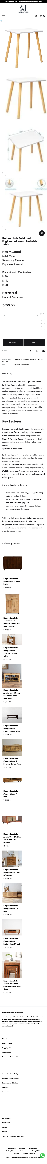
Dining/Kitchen (11, 1151)
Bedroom (22, 1149)
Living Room (35, 359)
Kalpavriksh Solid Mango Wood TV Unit (10, 908)
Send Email (6, 1123)
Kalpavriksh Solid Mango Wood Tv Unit (10, 794)
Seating (16, 1153)
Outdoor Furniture (28, 1153)
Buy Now (12, 343)
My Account (6, 1118)
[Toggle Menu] (3, 16)
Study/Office (36, 1151)
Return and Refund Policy (11, 1057)
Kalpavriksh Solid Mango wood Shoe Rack (11, 581)
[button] (1, 21)
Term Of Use (6, 1052)
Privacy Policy (7, 1043)
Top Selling (12, 1149)
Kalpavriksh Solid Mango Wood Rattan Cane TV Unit (11, 941)
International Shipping (10, 1083)
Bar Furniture (24, 1151)
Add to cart (35, 343)
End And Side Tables (21, 359)
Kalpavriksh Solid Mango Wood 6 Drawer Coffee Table (12, 761)
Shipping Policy (7, 1048)
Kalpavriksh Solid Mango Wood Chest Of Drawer (11, 872)
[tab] (23, 373)
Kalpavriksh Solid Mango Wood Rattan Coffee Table (11, 728)
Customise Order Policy (10, 1074)
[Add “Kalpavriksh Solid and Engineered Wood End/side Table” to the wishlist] (42, 233)
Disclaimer (5, 1039)
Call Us (4, 1127)
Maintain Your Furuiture (10, 1078)
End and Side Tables (21, 365)
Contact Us (6, 1092)
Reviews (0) (7, 374)
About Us (5, 1087)
